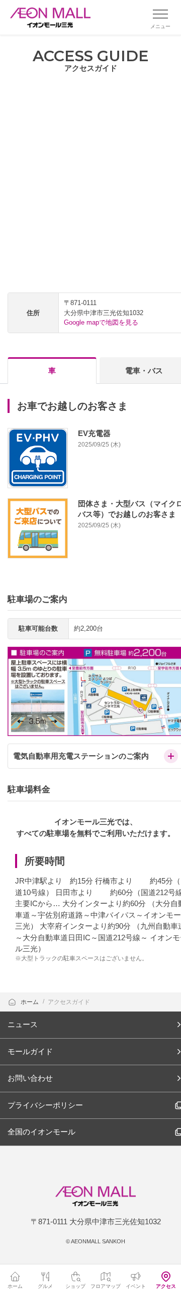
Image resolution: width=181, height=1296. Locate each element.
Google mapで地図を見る (101, 322)
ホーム (30, 1001)
